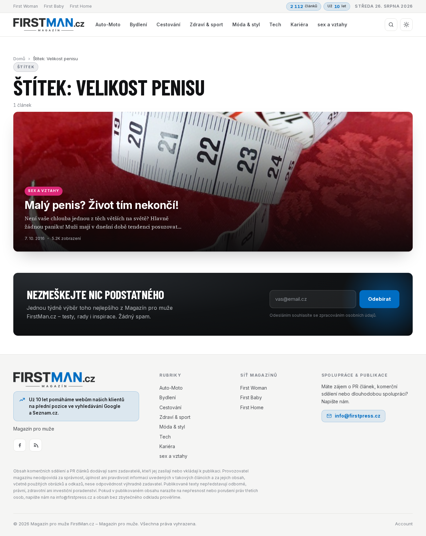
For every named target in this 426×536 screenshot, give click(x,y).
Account (404, 523)
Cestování (168, 24)
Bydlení (138, 24)
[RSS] (35, 445)
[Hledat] (391, 24)
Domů (19, 58)
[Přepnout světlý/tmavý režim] (406, 24)
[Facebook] (19, 445)
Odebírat (379, 299)
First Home (81, 6)
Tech (275, 24)
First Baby (54, 6)
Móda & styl (246, 24)
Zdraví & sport (206, 24)
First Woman (25, 6)
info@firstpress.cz (357, 416)
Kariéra (299, 24)
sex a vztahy (332, 24)
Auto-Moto (108, 24)
